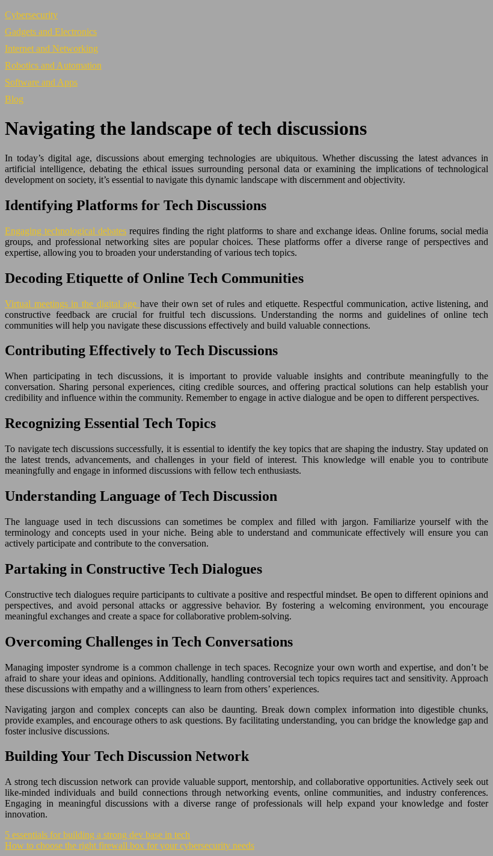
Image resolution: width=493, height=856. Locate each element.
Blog (14, 99)
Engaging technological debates (65, 231)
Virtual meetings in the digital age (72, 304)
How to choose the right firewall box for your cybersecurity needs (129, 845)
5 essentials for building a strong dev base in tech (97, 835)
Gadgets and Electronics (51, 31)
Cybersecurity (31, 15)
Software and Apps (41, 82)
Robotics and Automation (53, 65)
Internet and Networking (51, 48)
